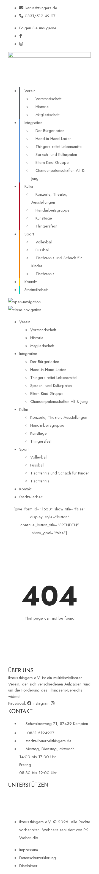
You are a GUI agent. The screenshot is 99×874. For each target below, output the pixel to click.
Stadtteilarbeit (36, 290)
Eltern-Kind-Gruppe (52, 162)
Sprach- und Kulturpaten (56, 154)
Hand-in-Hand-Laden (53, 139)
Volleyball (44, 242)
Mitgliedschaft (47, 115)
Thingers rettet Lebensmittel (58, 147)
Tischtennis (44, 274)
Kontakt (30, 282)
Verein (29, 91)
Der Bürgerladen (49, 131)
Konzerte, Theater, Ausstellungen (49, 198)
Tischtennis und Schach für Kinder (56, 262)
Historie (42, 107)
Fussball (42, 250)
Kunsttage (43, 218)
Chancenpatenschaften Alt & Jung (57, 174)
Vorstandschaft (48, 99)
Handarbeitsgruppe (52, 210)
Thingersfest (46, 226)
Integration (33, 123)
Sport (29, 234)
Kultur (29, 186)
